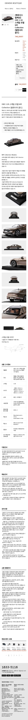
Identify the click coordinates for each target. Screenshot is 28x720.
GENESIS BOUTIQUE (13, 3)
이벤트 (8, 675)
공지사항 (4, 675)
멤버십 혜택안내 (17, 675)
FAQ (12, 675)
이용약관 (11, 682)
